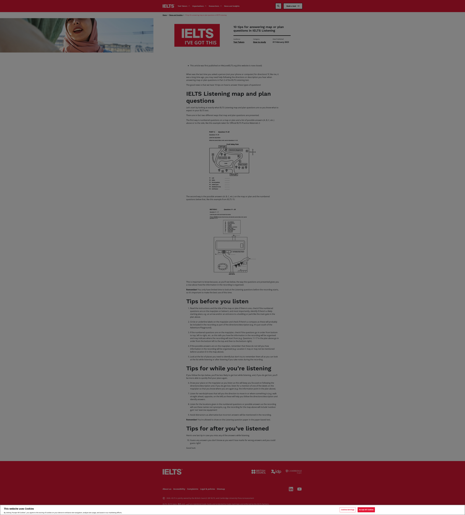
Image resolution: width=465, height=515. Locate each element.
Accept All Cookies (366, 509)
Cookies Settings (347, 509)
